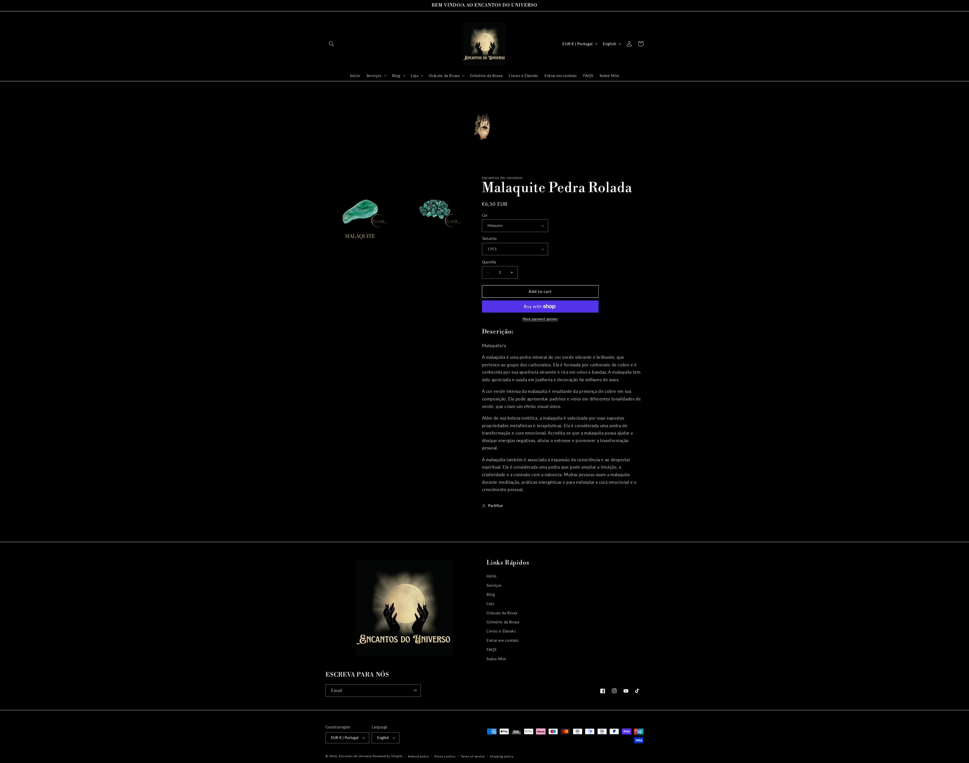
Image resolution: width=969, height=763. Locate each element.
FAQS (492, 649)
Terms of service (473, 756)
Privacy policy (444, 756)
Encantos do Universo (356, 756)
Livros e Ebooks (501, 631)
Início (492, 576)
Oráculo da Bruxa (502, 612)
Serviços (494, 585)
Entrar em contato (503, 640)
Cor (485, 215)
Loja (490, 603)
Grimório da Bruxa (503, 622)
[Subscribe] (415, 690)
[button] (331, 43)
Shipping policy (501, 756)
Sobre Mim (496, 658)
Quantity (489, 262)
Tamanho (489, 239)
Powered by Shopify (388, 756)
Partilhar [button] (495, 505)
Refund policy (418, 756)
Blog (491, 594)
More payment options (540, 319)
